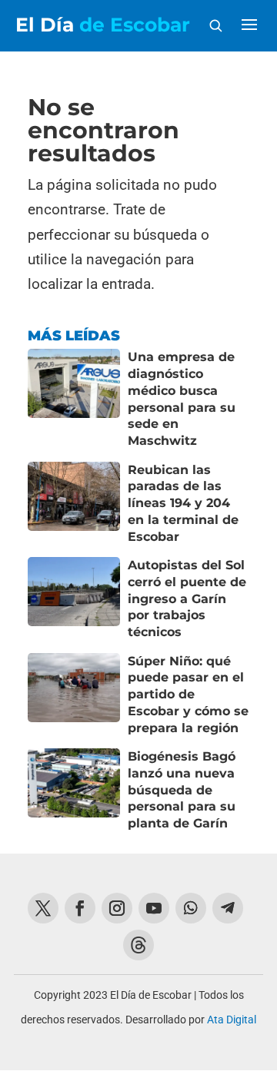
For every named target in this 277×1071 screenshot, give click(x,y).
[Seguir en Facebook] (80, 908)
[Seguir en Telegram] (227, 908)
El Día (102, 25)
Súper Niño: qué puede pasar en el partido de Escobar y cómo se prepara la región (188, 694)
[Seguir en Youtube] (153, 908)
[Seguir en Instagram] (117, 908)
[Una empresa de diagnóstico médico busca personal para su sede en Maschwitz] (74, 399)
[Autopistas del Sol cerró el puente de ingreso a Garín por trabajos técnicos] (74, 599)
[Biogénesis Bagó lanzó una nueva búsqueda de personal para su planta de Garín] (74, 790)
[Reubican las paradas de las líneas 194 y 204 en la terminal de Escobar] (74, 503)
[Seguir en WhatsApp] (190, 908)
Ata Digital (231, 1019)
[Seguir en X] (43, 908)
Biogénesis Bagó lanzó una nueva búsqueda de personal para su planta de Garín (181, 790)
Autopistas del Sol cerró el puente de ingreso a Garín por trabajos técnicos (187, 598)
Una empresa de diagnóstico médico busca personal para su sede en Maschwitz (181, 399)
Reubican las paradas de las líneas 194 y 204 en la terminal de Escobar (183, 503)
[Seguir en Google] (138, 945)
